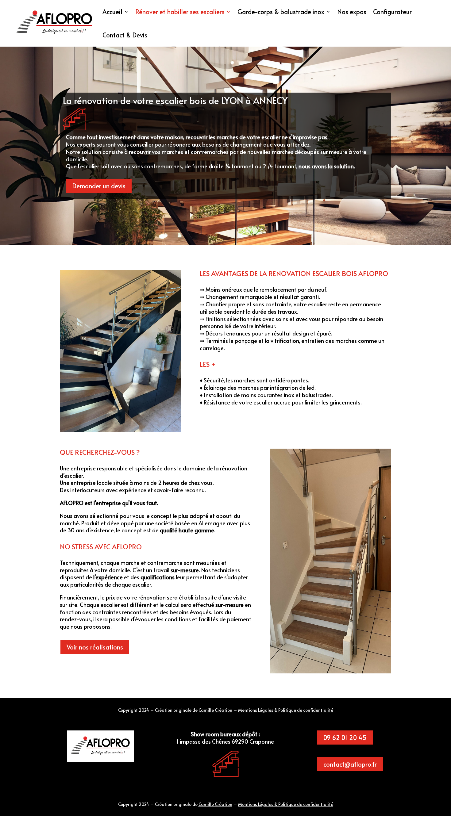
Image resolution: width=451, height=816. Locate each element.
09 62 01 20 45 (345, 737)
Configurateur (392, 11)
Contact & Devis (124, 35)
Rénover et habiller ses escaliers (180, 11)
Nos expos (351, 11)
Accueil (112, 11)
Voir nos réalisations (95, 647)
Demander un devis (98, 186)
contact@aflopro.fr (350, 764)
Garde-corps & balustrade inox (280, 11)
